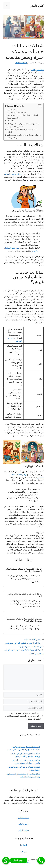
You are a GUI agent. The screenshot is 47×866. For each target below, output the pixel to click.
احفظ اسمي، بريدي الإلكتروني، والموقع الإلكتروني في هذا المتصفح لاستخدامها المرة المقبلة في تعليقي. (23, 716)
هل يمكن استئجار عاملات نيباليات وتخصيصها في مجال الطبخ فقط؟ (24, 136)
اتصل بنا (23, 845)
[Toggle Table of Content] (38, 106)
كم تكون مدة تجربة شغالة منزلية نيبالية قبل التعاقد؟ (22, 130)
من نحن (23, 851)
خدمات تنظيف (23, 818)
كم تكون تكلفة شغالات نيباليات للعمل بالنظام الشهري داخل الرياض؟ (23, 125)
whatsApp (6, 860)
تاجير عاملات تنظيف (32, 639)
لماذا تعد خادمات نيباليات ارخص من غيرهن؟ (22, 115)
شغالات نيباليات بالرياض (18, 112)
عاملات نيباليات (15, 118)
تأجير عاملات (23, 824)
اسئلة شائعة (11, 121)
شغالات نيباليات (37, 70)
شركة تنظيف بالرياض (13, 174)
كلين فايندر (37, 5)
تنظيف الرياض (23, 830)
